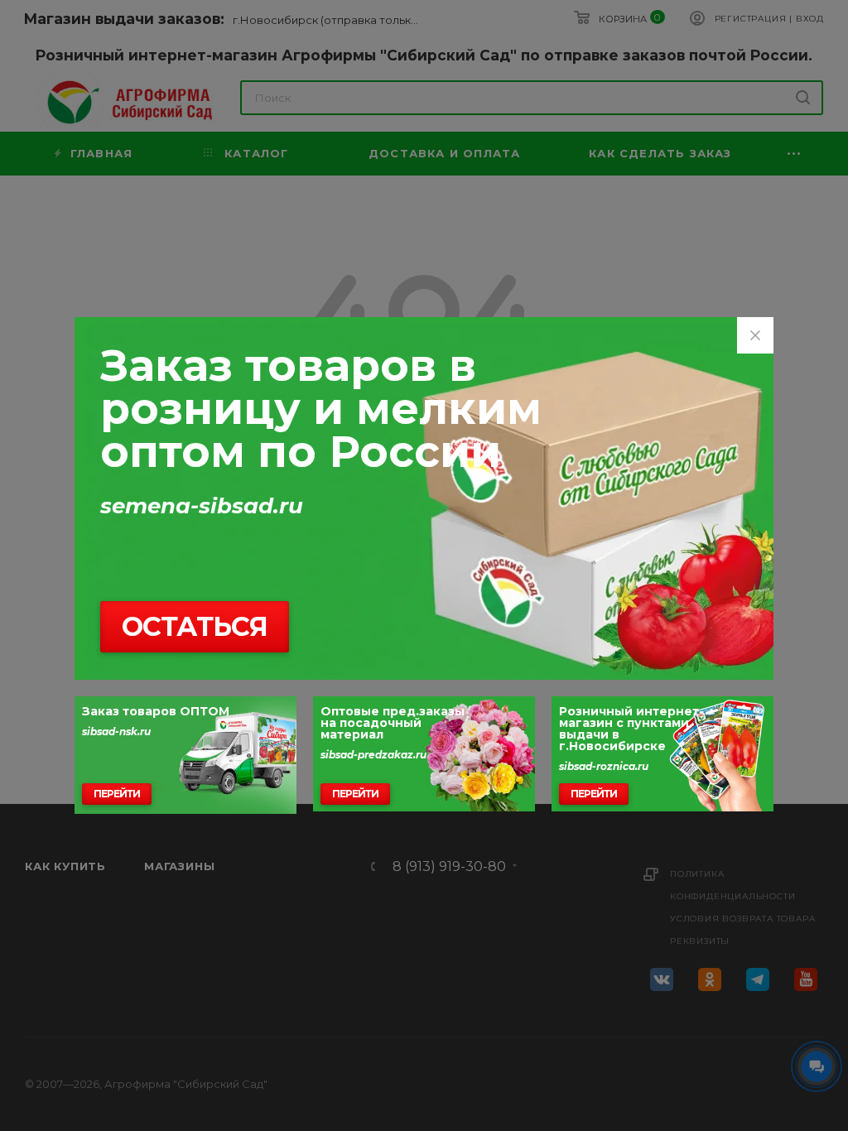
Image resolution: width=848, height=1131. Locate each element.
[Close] (755, 335)
